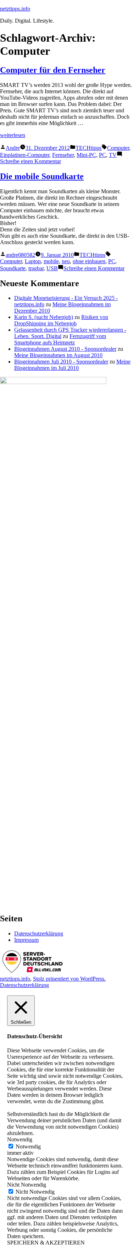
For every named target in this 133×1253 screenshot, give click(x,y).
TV (113, 155)
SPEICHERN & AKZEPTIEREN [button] (46, 1243)
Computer (118, 148)
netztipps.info (15, 9)
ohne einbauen (89, 261)
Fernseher (63, 155)
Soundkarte (13, 268)
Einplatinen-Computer (24, 155)
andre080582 (20, 255)
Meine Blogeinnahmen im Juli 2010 (72, 365)
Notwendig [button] (19, 1139)
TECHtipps (88, 148)
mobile (51, 261)
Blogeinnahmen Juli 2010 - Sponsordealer (61, 362)
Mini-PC (86, 155)
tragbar (36, 268)
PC (102, 155)
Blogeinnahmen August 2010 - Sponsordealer (65, 349)
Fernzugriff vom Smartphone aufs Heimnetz (60, 339)
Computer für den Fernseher (52, 70)
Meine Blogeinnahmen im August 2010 (58, 355)
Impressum (26, 940)
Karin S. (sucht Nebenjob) (43, 317)
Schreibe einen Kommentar (30, 161)
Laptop (33, 261)
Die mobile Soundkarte (42, 176)
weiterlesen (12, 135)
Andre (13, 148)
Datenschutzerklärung (38, 933)
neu (66, 261)
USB (52, 268)
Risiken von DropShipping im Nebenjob (61, 320)
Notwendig (28, 1146)
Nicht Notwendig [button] (26, 1185)
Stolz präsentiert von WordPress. (69, 979)
